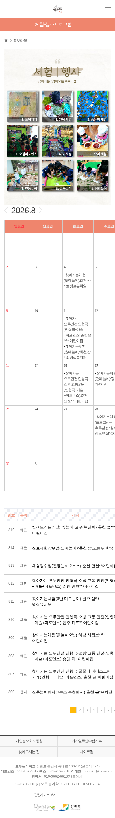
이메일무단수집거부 (86, 741)
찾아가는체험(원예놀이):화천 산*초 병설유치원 (77, 352)
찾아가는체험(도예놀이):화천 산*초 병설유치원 (77, 280)
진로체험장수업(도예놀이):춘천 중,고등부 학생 (73, 548)
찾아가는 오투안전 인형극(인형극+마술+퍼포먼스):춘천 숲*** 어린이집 (77, 329)
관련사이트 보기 (45, 795)
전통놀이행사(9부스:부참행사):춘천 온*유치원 (72, 692)
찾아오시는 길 (28, 752)
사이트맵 (86, 752)
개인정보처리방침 (29, 741)
